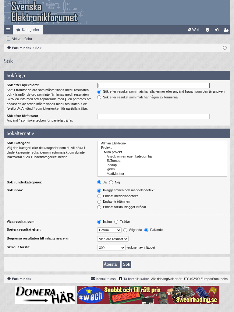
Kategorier (30, 30)
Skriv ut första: (18, 247)
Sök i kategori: (18, 143)
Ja (104, 182)
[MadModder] (162, 174)
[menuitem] (193, 29)
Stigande (135, 230)
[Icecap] (162, 165)
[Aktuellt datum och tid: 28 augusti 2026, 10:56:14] (225, 47)
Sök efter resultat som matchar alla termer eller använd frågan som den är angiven (163, 91)
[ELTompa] (162, 161)
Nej (117, 182)
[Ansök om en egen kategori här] (162, 156)
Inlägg (107, 221)
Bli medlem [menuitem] (227, 31)
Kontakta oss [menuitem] (106, 279)
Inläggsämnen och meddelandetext (128, 190)
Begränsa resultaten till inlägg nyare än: (39, 238)
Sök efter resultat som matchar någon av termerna (140, 97)
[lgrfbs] (162, 169)
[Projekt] (162, 148)
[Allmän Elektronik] (162, 143)
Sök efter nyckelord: (23, 85)
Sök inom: (15, 190)
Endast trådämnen (116, 201)
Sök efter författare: (22, 116)
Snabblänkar (9, 31)
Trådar (124, 221)
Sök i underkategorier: (24, 182)
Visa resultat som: (21, 221)
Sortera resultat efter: (24, 229)
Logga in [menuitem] (217, 31)
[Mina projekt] (162, 152)
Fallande (156, 230)
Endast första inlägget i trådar (124, 207)
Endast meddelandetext (120, 196)
